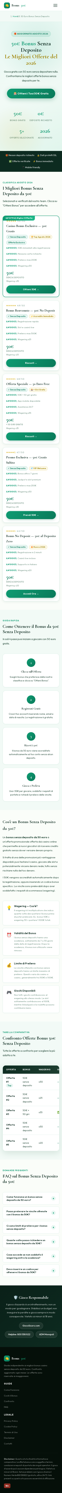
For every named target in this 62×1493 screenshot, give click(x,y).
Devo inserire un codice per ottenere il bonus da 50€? (30, 1271)
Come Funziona (11, 1390)
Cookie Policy (10, 1426)
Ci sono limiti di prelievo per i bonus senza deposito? (30, 1227)
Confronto (9, 1401)
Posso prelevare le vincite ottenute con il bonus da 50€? (30, 1213)
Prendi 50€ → (31, 515)
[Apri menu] (55, 5)
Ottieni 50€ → (31, 289)
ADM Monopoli (46, 1334)
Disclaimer (9, 1438)
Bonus (15, 5)
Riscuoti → (31, 362)
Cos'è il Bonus (10, 1395)
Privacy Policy (11, 1421)
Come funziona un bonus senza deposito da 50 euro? (30, 1198)
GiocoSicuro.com (31, 1325)
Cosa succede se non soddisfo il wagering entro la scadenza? (30, 1256)
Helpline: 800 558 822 (19, 1334)
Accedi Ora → (31, 593)
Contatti (8, 1443)
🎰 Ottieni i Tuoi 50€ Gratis (31, 93)
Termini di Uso (11, 1432)
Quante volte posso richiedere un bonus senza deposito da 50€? (30, 1242)
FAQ (6, 1407)
